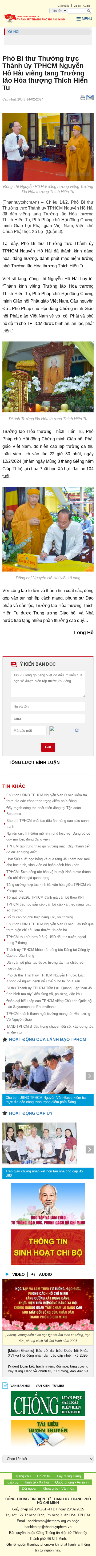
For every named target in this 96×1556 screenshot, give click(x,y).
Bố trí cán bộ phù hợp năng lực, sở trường (39, 917)
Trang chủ (23, 1476)
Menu (87, 19)
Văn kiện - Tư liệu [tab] (50, 1385)
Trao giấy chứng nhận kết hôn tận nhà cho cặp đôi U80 (44, 1173)
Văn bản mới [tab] (20, 1385)
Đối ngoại (29, 1488)
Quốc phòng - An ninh (72, 1482)
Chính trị (43, 1476)
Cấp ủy (12, 1482)
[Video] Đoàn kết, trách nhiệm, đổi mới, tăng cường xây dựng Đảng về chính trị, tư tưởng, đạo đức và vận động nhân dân (48, 1369)
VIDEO (18, 1274)
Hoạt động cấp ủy (31, 1113)
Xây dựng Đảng (69, 1476)
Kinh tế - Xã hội (37, 1482)
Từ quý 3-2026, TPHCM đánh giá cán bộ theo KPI (45, 897)
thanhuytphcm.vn (40, 1544)
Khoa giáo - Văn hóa (58, 1488)
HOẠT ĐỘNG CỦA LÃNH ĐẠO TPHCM (47, 1039)
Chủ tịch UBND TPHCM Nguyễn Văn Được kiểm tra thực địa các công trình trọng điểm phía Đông (46, 1100)
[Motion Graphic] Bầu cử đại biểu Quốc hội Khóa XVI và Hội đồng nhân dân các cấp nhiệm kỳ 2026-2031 (48, 1353)
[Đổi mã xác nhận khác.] (77, 730)
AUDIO (45, 1274)
